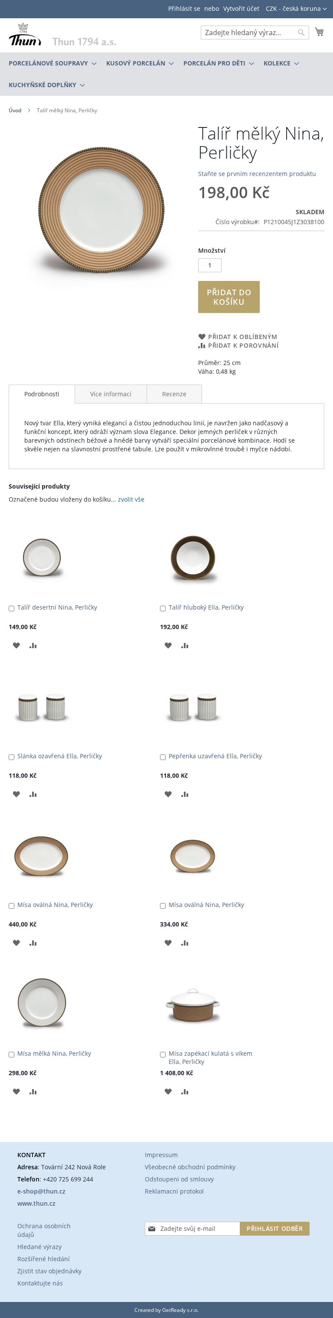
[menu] (166, 74)
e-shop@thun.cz (41, 1191)
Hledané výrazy (39, 1247)
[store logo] (62, 34)
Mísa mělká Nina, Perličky (54, 1053)
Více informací (110, 394)
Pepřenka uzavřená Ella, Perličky (215, 756)
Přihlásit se (184, 8)
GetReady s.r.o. (180, 1310)
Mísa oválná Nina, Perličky (55, 904)
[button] (296, 9)
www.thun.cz (36, 1203)
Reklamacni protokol (174, 1191)
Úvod (15, 110)
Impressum (161, 1155)
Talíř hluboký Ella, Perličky (206, 607)
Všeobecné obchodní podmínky (190, 1167)
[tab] (42, 394)
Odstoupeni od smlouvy (179, 1179)
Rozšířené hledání (43, 1259)
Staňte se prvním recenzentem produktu (257, 174)
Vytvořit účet (241, 8)
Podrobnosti (41, 394)
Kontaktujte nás (40, 1283)
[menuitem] (50, 63)
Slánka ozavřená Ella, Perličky (59, 756)
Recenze (174, 394)
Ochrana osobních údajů (44, 1230)
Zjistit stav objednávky (49, 1271)
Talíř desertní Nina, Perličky (57, 607)
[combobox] (255, 32)
